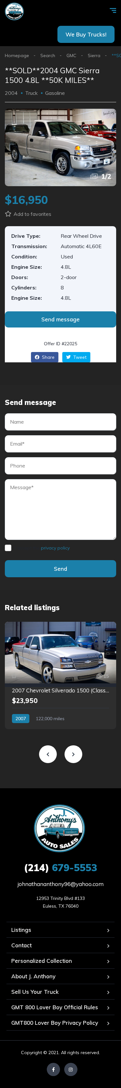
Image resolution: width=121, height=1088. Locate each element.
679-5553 (60, 867)
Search (47, 55)
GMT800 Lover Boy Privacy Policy (54, 1022)
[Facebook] (53, 1069)
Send (60, 568)
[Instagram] (70, 1069)
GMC (71, 55)
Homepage (17, 55)
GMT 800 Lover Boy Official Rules (54, 1007)
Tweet (79, 357)
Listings (21, 929)
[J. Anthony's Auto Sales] (15, 11)
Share (48, 357)
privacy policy (55, 548)
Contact (21, 945)
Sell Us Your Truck (35, 991)
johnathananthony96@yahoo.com (60, 884)
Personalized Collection (41, 960)
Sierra (94, 55)
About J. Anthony (33, 976)
